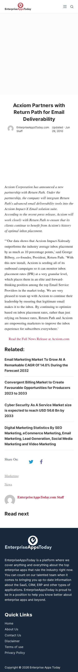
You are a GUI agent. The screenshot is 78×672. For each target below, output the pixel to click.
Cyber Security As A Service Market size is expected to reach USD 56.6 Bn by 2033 (38, 410)
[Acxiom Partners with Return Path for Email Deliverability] (31, 462)
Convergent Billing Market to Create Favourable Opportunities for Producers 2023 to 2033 (37, 387)
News (8, 484)
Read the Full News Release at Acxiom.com (39, 338)
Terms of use (14, 647)
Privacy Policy (15, 653)
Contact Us (13, 635)
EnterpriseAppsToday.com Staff (32, 129)
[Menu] (65, 6)
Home (9, 623)
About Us (11, 629)
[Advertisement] (39, 54)
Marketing (12, 475)
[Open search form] (71, 6)
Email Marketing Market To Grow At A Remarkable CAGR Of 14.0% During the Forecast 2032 (36, 365)
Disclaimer (12, 641)
